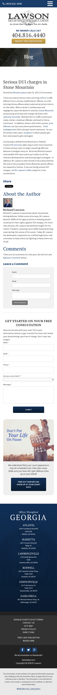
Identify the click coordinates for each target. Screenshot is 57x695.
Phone (6, 365)
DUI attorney (16, 144)
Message (15, 290)
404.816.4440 (28, 35)
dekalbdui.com (28, 660)
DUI (42, 97)
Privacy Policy (28, 629)
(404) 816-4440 (13, 3)
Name (14, 272)
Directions (28, 632)
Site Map (28, 626)
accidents (27, 132)
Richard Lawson (20, 92)
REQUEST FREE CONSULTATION (28, 41)
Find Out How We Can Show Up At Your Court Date (28, 484)
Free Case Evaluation (28, 637)
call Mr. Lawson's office (21, 170)
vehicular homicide (11, 116)
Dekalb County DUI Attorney (28, 619)
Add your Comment (12, 257)
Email (14, 281)
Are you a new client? (12, 376)
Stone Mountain (46, 110)
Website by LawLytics (28, 688)
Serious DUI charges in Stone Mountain (25, 84)
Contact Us (28, 622)
